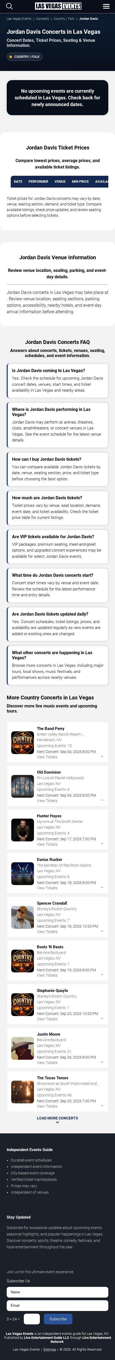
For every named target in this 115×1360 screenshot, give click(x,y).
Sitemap (49, 1349)
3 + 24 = (13, 1319)
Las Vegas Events (19, 19)
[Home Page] (58, 6)
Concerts (42, 19)
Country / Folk (64, 19)
